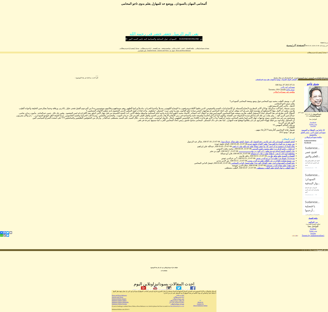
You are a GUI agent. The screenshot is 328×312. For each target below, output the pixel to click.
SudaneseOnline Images (119, 299)
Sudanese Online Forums (119, 304)
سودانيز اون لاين (288, 87)
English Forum (151, 50)
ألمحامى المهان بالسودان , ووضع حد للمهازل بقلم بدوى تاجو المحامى (275, 79)
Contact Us (200, 304)
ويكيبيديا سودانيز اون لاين (176, 302)
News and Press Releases (183, 50)
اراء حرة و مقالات (145, 48)
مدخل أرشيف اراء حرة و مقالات (129, 48)
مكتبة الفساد (189, 48)
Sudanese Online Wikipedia (120, 302)
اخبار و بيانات (175, 48)
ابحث (182, 48)
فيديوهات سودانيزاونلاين (176, 300)
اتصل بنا (172, 50)
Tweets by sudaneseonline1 (313, 235)
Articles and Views (162, 50)
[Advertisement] (164, 19)
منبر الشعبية (156, 48)
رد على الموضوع (322, 250)
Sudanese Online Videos (119, 300)
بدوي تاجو (313, 84)
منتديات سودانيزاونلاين (201, 48)
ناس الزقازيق (141, 50)
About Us (200, 302)
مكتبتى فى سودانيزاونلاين (284, 92)
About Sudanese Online (200, 305)
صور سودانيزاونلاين (178, 299)
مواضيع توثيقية (165, 48)
